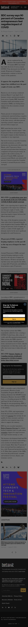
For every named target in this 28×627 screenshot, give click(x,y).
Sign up (14, 319)
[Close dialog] (25, 304)
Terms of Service (17, 322)
